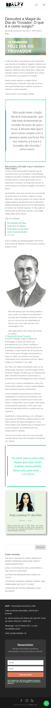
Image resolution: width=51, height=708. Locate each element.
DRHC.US (33, 705)
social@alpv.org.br (12, 629)
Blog (7, 34)
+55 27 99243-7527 (22, 626)
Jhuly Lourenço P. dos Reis (19, 31)
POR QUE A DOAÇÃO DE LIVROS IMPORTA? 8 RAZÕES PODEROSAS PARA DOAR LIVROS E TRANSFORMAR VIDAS (23, 561)
